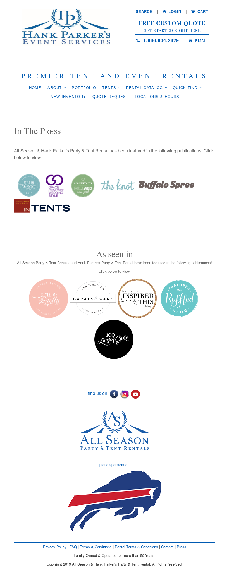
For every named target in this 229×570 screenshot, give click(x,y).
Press (181, 546)
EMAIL (201, 40)
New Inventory (68, 97)
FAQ (73, 546)
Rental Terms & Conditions (136, 546)
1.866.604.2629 (160, 40)
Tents (109, 88)
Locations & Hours (157, 97)
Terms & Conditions (96, 546)
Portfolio (84, 88)
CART (202, 11)
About (54, 88)
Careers (168, 546)
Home (35, 88)
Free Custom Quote (172, 23)
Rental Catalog (144, 88)
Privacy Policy (54, 546)
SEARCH (144, 11)
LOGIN (174, 11)
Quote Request (110, 97)
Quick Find (185, 88)
